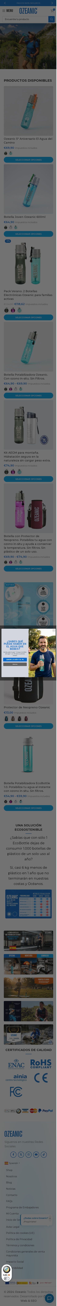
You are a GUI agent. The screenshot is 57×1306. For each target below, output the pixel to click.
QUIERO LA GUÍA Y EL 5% (13, 659)
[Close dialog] (53, 630)
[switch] (6, 1278)
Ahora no (13, 664)
